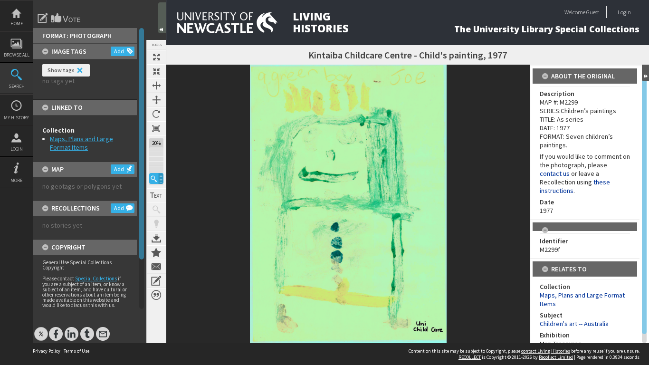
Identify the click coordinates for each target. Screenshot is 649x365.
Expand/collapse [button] (645, 73)
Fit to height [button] (156, 100)
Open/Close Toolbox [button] (162, 17)
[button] (156, 178)
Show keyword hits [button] (156, 209)
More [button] (16, 180)
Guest (592, 12)
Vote (66, 18)
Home (16, 23)
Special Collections (96, 278)
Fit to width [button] (156, 85)
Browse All (16, 55)
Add (119, 51)
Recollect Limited (556, 357)
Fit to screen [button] (156, 71)
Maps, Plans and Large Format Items (81, 143)
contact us (555, 173)
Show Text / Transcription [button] (156, 195)
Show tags (61, 70)
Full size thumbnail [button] (156, 57)
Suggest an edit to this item (43, 18)
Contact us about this (156, 266)
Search (17, 86)
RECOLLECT (469, 357)
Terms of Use (76, 351)
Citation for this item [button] (156, 295)
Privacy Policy (46, 351)
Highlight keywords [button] (156, 224)
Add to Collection (156, 252)
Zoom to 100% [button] (156, 128)
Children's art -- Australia (574, 323)
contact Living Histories (545, 351)
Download (156, 238)
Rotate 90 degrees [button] (156, 114)
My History (16, 118)
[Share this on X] (41, 329)
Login (16, 149)
